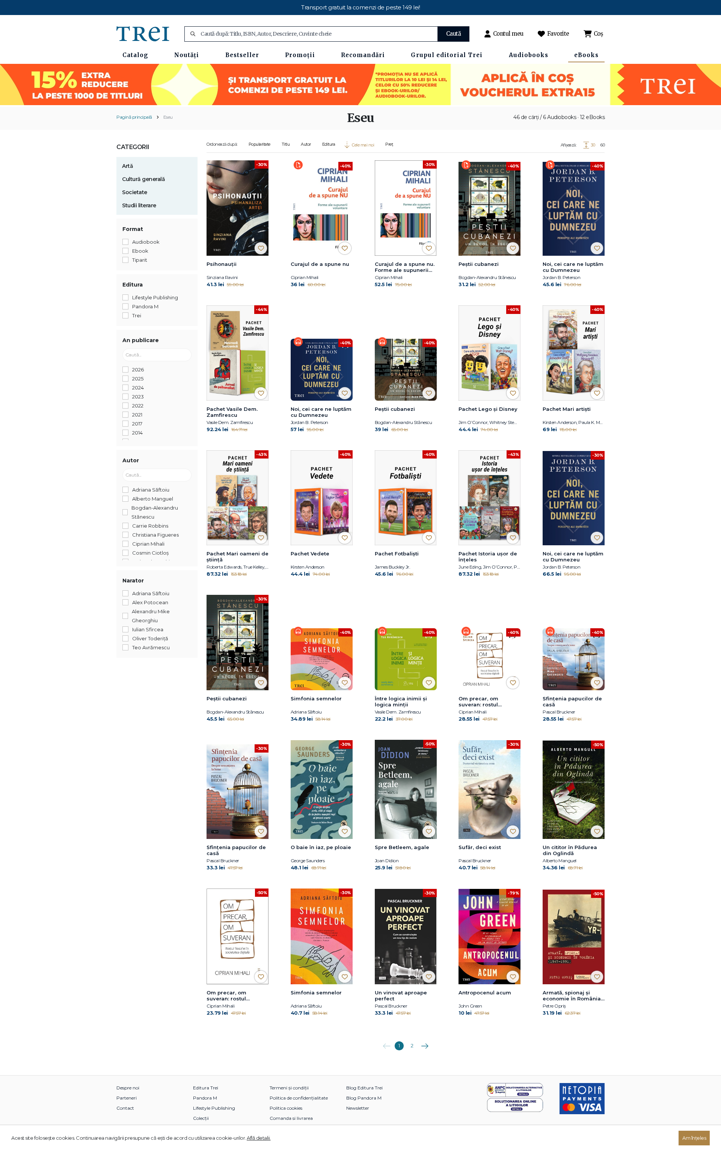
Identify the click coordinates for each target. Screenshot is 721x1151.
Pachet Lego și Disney (488, 409)
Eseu (168, 117)
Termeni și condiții (289, 1088)
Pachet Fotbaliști (397, 554)
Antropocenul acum (485, 993)
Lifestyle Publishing (214, 1108)
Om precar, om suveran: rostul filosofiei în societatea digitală (488, 701)
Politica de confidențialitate (299, 1098)
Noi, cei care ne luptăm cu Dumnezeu (573, 267)
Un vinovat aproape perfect (401, 996)
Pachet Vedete (310, 554)
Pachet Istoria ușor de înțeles (488, 557)
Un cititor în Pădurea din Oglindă (570, 850)
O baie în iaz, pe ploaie (321, 847)
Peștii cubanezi (479, 264)
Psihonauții (222, 264)
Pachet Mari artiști (567, 409)
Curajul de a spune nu (320, 264)
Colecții (201, 1118)
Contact (125, 1108)
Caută (453, 33)
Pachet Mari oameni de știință (237, 557)
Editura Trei (205, 1088)
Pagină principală (134, 117)
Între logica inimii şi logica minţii (401, 701)
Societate (134, 192)
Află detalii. (259, 1138)
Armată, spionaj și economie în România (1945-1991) (572, 996)
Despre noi (127, 1088)
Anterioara (386, 1043)
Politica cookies (286, 1108)
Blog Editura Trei (364, 1088)
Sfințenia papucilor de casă (572, 701)
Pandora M (205, 1098)
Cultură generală (143, 179)
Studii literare (139, 205)
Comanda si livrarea (291, 1118)
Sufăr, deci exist (480, 847)
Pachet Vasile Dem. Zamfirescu (232, 412)
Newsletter (357, 1108)
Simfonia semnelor (316, 698)
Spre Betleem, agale (402, 847)
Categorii (132, 147)
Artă (127, 166)
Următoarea (425, 1043)
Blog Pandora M (364, 1098)
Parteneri (126, 1098)
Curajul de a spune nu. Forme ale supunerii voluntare (404, 267)
